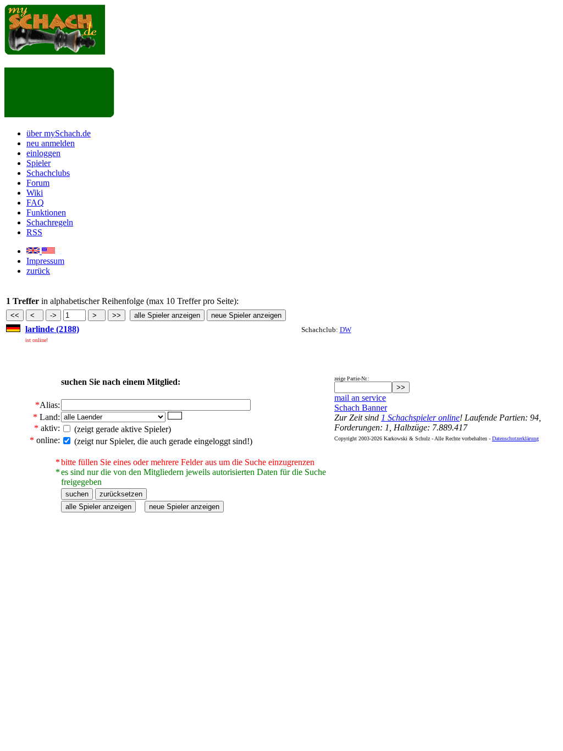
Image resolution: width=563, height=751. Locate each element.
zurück (38, 270)
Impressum (45, 261)
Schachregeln (49, 222)
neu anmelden (50, 143)
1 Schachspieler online (420, 417)
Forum (37, 182)
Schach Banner (360, 407)
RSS (34, 232)
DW (345, 329)
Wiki (34, 192)
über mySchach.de (58, 133)
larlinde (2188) (52, 329)
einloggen (43, 153)
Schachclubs (48, 173)
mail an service (360, 397)
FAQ (35, 202)
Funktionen (46, 212)
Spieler (38, 163)
